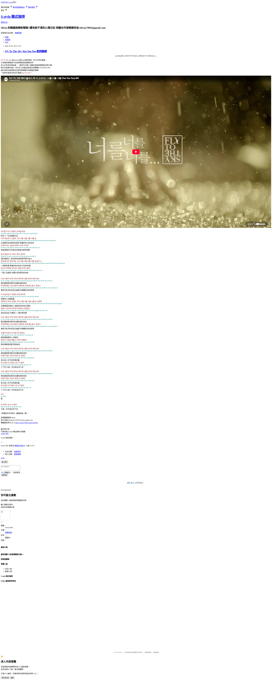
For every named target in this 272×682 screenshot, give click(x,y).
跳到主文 (4, 22)
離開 (12, 678)
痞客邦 (17, 446)
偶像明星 (18, 33)
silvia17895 (5, 434)
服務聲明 (156, 652)
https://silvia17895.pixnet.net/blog (26, 423)
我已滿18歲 (5, 678)
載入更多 (4, 462)
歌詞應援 (17, 454)
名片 (6, 42)
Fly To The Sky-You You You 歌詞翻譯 (26, 51)
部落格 (7, 40)
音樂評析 (17, 452)
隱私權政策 (147, 652)
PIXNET (120, 652)
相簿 (6, 37)
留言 (21, 446)
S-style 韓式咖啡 (13, 16)
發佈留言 (4, 475)
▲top (3, 458)
